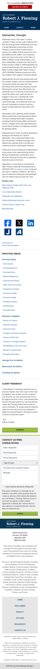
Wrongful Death (9, 310)
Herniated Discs (9, 272)
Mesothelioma (8, 306)
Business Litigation (11, 316)
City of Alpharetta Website (12, 192)
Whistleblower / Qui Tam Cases (15, 346)
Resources (20, 624)
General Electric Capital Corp (13, 204)
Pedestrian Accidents (11, 289)
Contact (20, 27)
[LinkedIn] (30, 223)
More (33, 27)
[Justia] (7, 232)
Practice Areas (11, 254)
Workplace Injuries (10, 302)
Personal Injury (9, 259)
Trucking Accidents (11, 373)
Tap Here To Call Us (20, 7)
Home (6, 27)
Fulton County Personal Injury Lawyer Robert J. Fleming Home (20, 18)
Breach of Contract (10, 320)
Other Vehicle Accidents (12, 285)
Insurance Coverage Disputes (14, 341)
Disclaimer (20, 606)
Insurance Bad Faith (10, 337)
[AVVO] (19, 232)
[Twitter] (19, 223)
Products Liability (9, 297)
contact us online (22, 169)
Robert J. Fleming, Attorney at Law (26, 660)
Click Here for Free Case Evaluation (10, 244)
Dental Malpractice (10, 268)
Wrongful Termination (11, 354)
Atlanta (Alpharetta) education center (16, 200)
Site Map (20, 618)
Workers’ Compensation (12, 350)
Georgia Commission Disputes (14, 333)
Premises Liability (10, 293)
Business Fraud (9, 329)
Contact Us (12, 441)
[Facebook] (7, 223)
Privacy (20, 612)
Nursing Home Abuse (11, 281)
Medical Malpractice (10, 276)
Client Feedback (12, 383)
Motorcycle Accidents (12, 366)
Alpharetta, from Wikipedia (12, 196)
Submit (20, 513)
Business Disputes (10, 325)
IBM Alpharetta (7, 209)
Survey (20, 430)
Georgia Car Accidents (12, 360)
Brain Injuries (8, 264)
